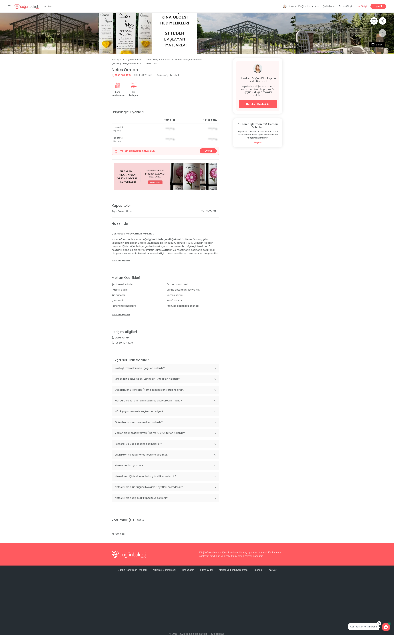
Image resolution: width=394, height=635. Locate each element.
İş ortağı (258, 570)
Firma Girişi (345, 6)
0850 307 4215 (122, 75)
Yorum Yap (118, 534)
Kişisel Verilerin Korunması (233, 570)
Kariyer (272, 570)
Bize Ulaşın (187, 570)
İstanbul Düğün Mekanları (158, 59)
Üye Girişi (361, 6)
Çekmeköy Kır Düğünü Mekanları (126, 63)
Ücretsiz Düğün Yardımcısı (303, 6)
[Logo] (26, 6)
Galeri (379, 44)
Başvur (258, 142)
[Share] (382, 21)
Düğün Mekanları (133, 59)
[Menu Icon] (9, 6)
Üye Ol (378, 6)
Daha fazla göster (121, 260)
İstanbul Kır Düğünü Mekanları (189, 59)
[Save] (374, 21)
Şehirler (328, 6)
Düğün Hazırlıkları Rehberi (132, 570)
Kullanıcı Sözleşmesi (164, 570)
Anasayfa (116, 59)
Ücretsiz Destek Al (257, 104)
